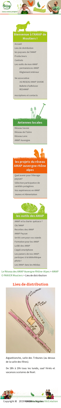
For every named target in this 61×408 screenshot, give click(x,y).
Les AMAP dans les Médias (27, 264)
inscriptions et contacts (26, 95)
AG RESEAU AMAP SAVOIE (32, 81)
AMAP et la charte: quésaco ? (29, 221)
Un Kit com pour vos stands (28, 237)
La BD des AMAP (22, 245)
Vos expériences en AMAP (27, 190)
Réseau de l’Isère (23, 132)
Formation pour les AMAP (27, 241)
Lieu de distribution (24, 48)
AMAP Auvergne (22, 140)
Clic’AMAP (19, 225)
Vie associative (22, 78)
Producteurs (21, 56)
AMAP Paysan (21, 233)
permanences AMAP (29, 68)
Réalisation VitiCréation (44, 401)
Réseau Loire (21, 136)
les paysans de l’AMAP (25, 52)
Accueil (18, 43)
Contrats (19, 60)
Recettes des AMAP (24, 229)
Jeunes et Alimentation (26, 194)
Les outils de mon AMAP (26, 64)
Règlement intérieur (29, 72)
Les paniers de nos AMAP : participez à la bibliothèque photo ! (28, 257)
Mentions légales (34, 401)
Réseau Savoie (22, 128)
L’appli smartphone (24, 249)
